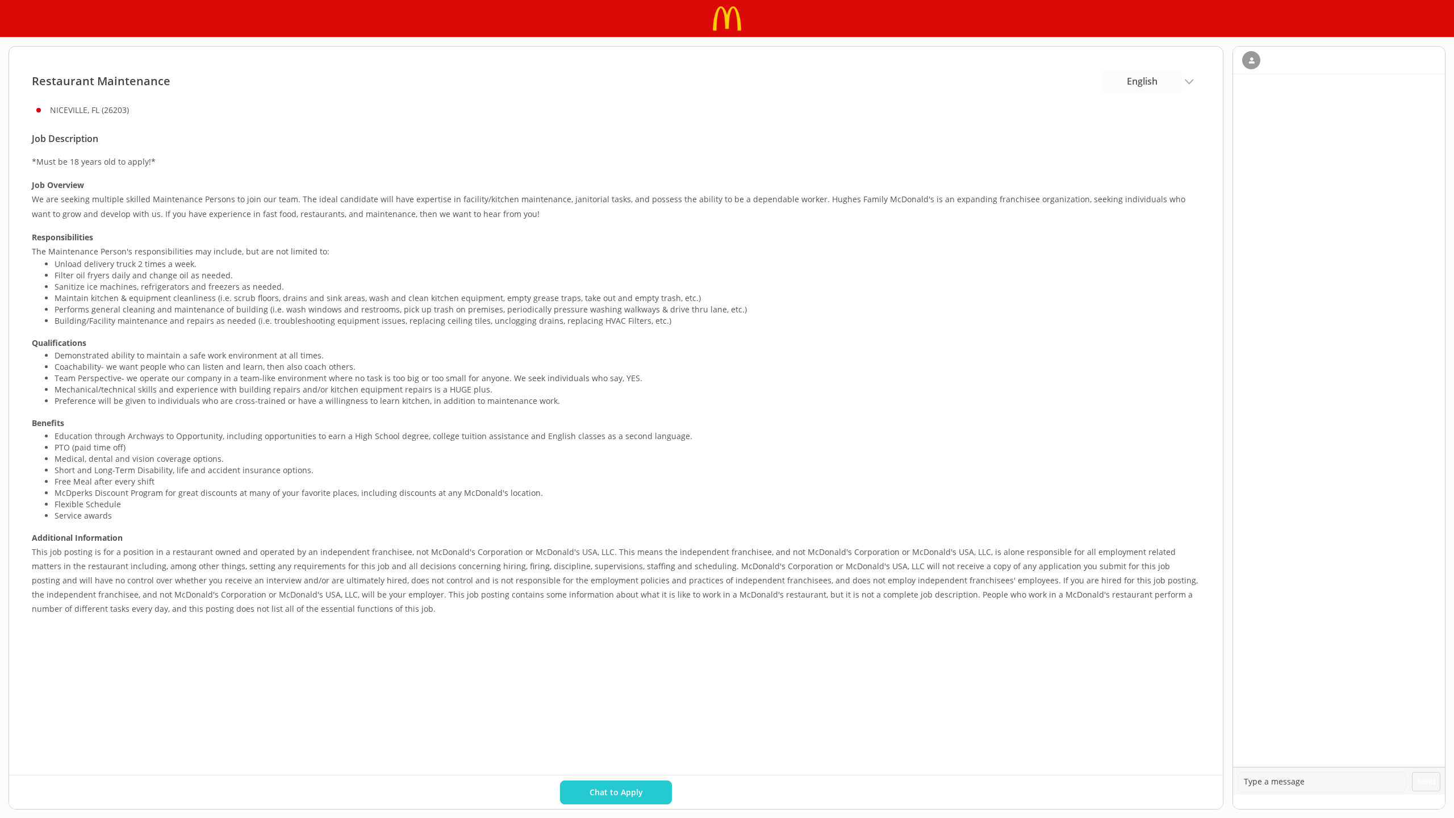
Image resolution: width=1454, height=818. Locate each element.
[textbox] (1322, 782)
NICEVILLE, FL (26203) (89, 110)
